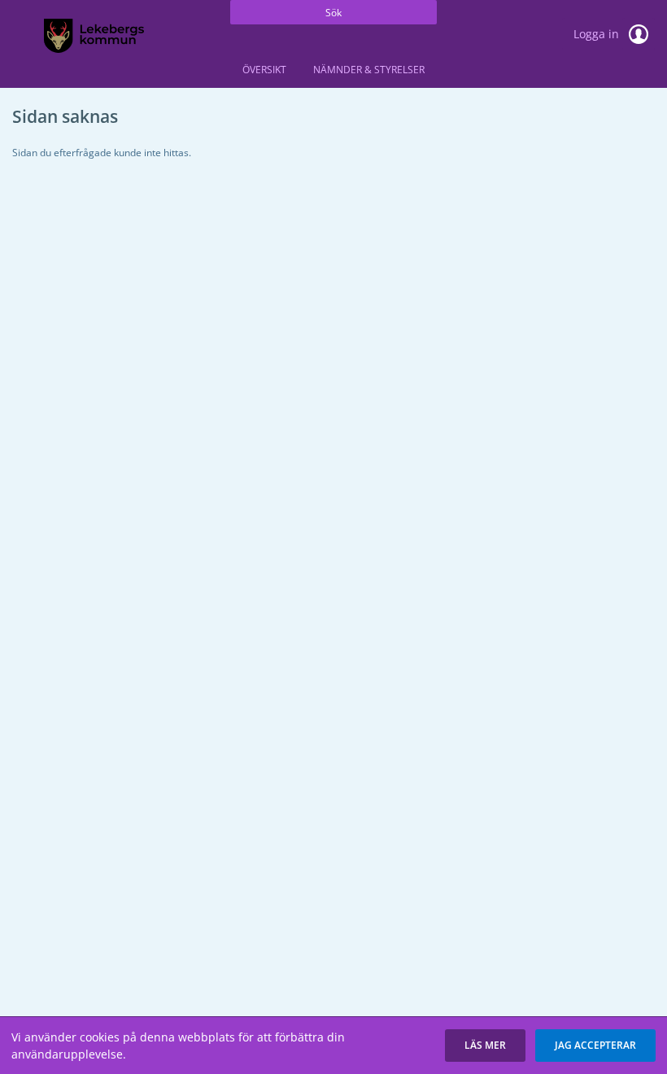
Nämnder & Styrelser (369, 69)
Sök (333, 13)
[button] (485, 1045)
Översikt (264, 69)
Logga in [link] (597, 33)
